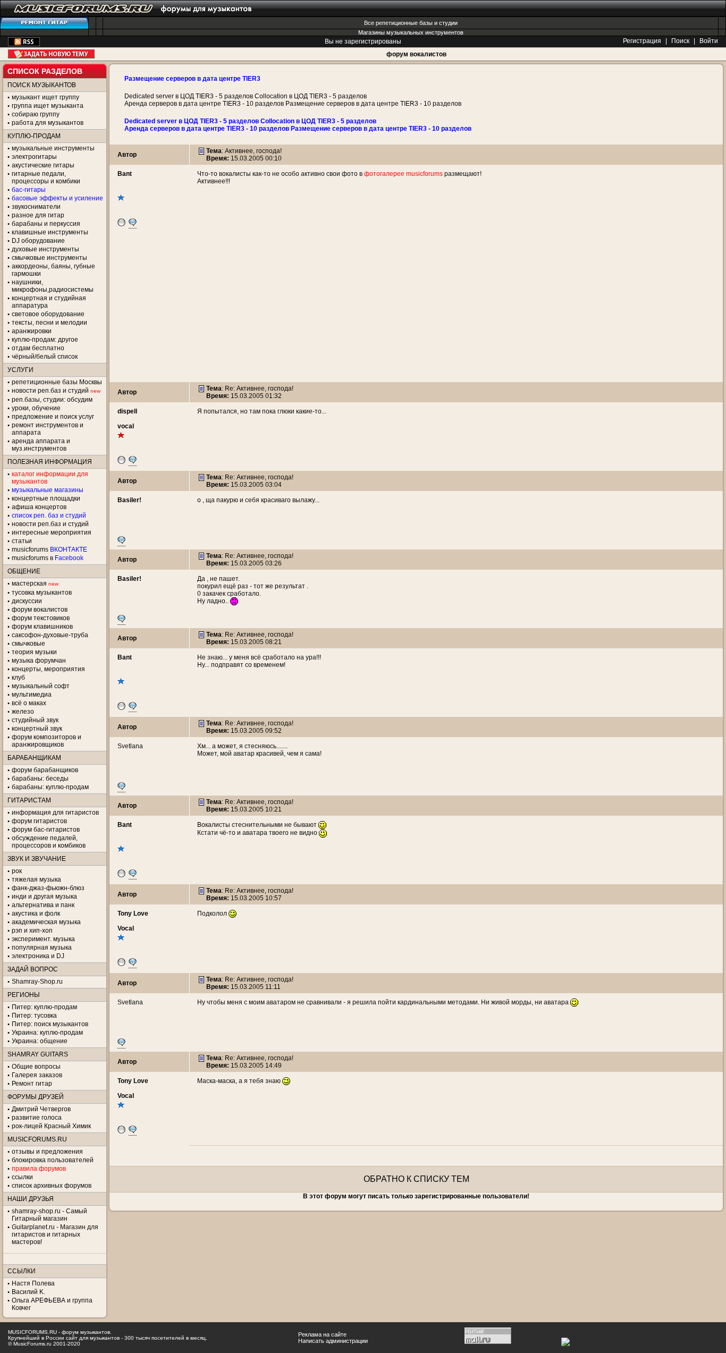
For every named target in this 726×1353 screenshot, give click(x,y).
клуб (18, 677)
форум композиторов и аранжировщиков (46, 740)
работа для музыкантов (47, 122)
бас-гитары (29, 189)
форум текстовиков (41, 618)
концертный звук (37, 728)
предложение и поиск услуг (53, 416)
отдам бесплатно (38, 348)
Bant (124, 173)
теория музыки (34, 652)
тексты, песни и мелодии (49, 322)
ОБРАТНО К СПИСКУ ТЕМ (416, 1178)
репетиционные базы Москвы (57, 382)
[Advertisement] (416, 307)
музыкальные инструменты (53, 148)
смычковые (28, 643)
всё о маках (29, 703)
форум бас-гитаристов (46, 829)
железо (23, 711)
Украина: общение (39, 1041)
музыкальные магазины (47, 490)
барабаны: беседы (40, 778)
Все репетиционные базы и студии (411, 23)
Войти (708, 41)
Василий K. (28, 1292)
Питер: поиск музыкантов (50, 1024)
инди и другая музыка (44, 896)
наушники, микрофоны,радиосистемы (53, 285)
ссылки (22, 1177)
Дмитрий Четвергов (41, 1109)
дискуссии (27, 601)
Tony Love (132, 913)
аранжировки (32, 331)
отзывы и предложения (47, 1151)
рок (17, 871)
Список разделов (44, 71)
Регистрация (642, 41)
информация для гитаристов (55, 812)
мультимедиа (32, 694)
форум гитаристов (39, 821)
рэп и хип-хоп (32, 930)
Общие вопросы (36, 1066)
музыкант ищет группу (45, 97)
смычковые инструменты (49, 257)
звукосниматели (36, 206)
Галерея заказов (37, 1075)
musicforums (49, 549)
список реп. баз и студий (49, 515)
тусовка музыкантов (42, 592)
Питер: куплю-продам (44, 1007)
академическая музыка (46, 922)
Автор (127, 154)
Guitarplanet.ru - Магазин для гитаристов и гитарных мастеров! (55, 1234)
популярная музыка (42, 947)
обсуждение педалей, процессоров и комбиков (49, 841)
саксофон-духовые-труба (50, 635)
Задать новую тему (51, 53)
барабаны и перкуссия (46, 223)
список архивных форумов (51, 1185)
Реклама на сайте (322, 1334)
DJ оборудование (38, 240)
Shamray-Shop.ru (37, 981)
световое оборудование (48, 314)
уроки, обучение (36, 408)
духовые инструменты (45, 249)
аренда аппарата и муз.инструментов (41, 444)
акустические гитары (43, 165)
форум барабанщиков (45, 770)
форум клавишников (42, 626)
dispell (127, 411)
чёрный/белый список (45, 356)
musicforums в (47, 558)
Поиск (680, 41)
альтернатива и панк (43, 905)
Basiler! (129, 500)
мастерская (29, 583)
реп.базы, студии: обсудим (52, 399)
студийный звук (35, 720)
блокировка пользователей (53, 1160)
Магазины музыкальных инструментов (410, 32)
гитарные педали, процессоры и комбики (46, 177)
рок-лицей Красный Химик (51, 1126)
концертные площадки (46, 498)
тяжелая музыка (36, 879)
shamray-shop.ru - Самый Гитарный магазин (49, 1214)
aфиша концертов (39, 507)
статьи (22, 541)
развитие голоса (37, 1117)
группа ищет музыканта (47, 105)
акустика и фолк (36, 913)
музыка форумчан (39, 660)
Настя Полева (33, 1283)
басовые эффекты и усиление (57, 198)
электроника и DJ (38, 956)
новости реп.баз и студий (50, 524)
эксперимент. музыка (43, 939)
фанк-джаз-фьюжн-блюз (48, 888)
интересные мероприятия (51, 532)
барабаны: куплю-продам (50, 787)
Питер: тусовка (34, 1015)
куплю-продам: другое (45, 339)
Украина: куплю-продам (47, 1032)
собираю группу (36, 114)
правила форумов (39, 1168)
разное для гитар (38, 215)
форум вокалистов (416, 54)
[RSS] (24, 44)
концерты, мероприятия (48, 669)
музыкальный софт (41, 686)
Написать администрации (333, 1341)
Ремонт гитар (32, 1083)
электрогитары (34, 156)
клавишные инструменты (50, 232)
